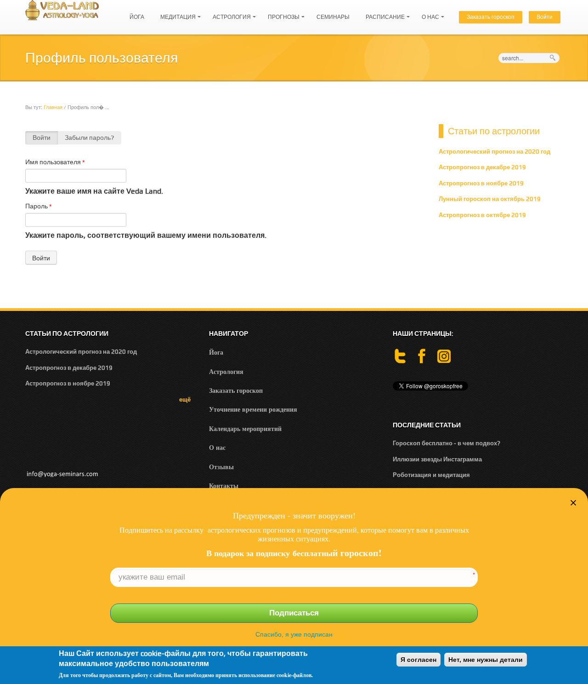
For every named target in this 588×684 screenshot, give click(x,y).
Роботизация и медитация (431, 474)
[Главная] (62, 9)
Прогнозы (281, 13)
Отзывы (221, 466)
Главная (53, 107)
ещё (185, 399)
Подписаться (294, 613)
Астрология (229, 13)
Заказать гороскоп (490, 17)
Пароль (38, 206)
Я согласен (418, 659)
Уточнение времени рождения (253, 409)
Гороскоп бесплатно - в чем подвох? (446, 443)
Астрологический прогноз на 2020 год (494, 151)
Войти (545, 17)
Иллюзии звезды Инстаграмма (437, 459)
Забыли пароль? (89, 137)
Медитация (176, 13)
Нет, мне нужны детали (485, 659)
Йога (137, 17)
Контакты (223, 485)
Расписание (383, 13)
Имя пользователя (55, 162)
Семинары (333, 17)
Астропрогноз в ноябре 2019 (481, 183)
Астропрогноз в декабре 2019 (482, 167)
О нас (428, 13)
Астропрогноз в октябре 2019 (482, 215)
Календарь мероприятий (245, 428)
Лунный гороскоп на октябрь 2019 (490, 198)
